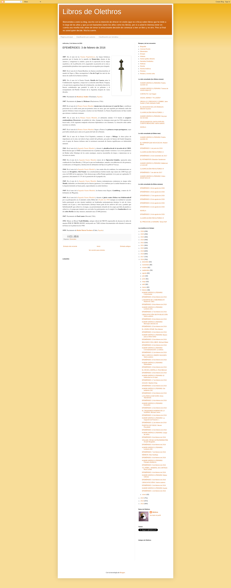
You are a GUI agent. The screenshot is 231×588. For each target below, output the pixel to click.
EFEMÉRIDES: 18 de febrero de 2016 (154, 373)
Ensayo (142, 54)
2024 (142, 237)
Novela (142, 66)
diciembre (145, 262)
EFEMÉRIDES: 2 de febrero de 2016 (154, 485)
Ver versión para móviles (97, 250)
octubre (145, 267)
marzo (144, 287)
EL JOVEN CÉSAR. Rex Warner (152, 329)
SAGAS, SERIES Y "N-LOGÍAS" (150, 98)
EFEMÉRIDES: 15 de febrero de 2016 (154, 393)
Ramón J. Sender (82, 96)
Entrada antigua (125, 246)
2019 (142, 251)
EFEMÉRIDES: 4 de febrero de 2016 (154, 472)
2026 (142, 231)
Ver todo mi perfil (155, 515)
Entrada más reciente (70, 246)
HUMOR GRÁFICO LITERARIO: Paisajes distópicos (152, 461)
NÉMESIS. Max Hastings (150, 455)
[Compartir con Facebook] (75, 236)
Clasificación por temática (108, 37)
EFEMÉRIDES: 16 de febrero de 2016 (154, 386)
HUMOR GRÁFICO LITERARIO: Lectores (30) (152, 308)
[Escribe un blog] (71, 236)
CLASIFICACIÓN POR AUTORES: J (151, 112)
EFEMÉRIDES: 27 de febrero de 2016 (154, 312)
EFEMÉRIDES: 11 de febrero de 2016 (154, 422)
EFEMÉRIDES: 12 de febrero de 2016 (154, 415)
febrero (144, 290)
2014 (142, 501)
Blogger (122, 572)
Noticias (142, 64)
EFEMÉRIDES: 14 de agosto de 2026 (152, 214)
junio (144, 279)
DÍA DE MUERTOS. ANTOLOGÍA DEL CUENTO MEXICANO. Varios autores (152, 122)
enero (144, 494)
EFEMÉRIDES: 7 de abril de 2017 (151, 172)
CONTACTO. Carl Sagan (148, 94)
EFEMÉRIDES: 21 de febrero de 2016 (154, 352)
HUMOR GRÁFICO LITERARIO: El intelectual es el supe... (153, 376)
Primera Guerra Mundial (85, 106)
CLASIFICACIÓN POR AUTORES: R (152, 169)
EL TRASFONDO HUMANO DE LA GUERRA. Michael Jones (153, 411)
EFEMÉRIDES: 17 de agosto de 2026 (152, 195)
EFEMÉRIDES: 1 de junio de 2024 (151, 148)
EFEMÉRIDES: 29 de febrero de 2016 (154, 297)
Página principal (67, 37)
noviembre (146, 265)
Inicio (98, 246)
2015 (142, 498)
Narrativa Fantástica (146, 61)
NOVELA (143, 127)
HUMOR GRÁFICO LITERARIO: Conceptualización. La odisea (152, 348)
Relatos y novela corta (147, 73)
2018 (142, 254)
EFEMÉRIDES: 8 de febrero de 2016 (154, 444)
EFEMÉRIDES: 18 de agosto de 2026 (152, 188)
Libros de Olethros (92, 12)
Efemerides (73, 239)
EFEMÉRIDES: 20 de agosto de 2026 (152, 199)
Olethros (155, 512)
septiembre (146, 270)
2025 (142, 234)
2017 (142, 257)
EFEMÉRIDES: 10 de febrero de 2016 (154, 430)
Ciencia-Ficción (145, 49)
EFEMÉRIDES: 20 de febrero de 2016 (154, 360)
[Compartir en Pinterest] (77, 236)
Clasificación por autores (85, 37)
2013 (142, 504)
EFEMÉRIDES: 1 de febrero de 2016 (154, 491)
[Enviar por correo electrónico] (68, 236)
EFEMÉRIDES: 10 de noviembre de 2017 (153, 156)
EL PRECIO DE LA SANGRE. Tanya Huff (153, 222)
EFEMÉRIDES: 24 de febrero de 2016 (154, 332)
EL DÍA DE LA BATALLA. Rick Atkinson (154, 370)
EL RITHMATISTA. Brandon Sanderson (153, 159)
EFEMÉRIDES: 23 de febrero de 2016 (154, 339)
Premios (143, 71)
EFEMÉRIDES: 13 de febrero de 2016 (154, 408)
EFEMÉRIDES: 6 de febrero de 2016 (154, 457)
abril (143, 284)
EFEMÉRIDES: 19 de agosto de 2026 (152, 192)
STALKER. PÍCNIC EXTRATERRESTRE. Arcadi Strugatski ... (155, 441)
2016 (142, 259)
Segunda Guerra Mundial (86, 148)
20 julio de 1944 (104, 200)
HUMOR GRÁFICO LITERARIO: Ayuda (154, 488)
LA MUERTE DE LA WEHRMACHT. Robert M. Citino (153, 300)
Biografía (143, 46)
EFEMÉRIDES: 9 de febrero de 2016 (154, 437)
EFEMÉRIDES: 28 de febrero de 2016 (154, 304)
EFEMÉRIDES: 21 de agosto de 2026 (152, 207)
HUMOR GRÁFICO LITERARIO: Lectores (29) (152, 448)
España (99, 97)
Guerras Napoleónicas (87, 57)
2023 (142, 240)
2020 (142, 248)
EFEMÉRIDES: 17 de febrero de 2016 (154, 380)
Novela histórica (145, 69)
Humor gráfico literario (147, 59)
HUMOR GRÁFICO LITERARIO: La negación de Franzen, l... (153, 419)
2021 (142, 245)
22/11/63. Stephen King (149, 383)
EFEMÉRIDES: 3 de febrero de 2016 (154, 480)
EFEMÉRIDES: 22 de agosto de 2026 (152, 203)
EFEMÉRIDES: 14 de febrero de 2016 (154, 400)
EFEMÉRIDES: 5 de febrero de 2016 (154, 465)
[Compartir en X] (73, 236)
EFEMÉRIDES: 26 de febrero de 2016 (154, 319)
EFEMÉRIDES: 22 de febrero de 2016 (154, 345)
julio (143, 276)
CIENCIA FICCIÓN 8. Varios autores (153, 482)
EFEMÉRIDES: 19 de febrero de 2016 (154, 367)
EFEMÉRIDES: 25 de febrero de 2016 (154, 326)
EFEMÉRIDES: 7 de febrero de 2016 (154, 452)
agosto (144, 273)
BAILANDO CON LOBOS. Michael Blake (155, 342)
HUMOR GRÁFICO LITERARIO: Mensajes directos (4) (152, 322)
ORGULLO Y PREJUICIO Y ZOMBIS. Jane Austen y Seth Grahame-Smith (154, 102)
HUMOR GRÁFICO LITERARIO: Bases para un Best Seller (154, 335)
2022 (142, 242)
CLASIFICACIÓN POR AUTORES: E (152, 152)
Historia (142, 56)
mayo (144, 281)
